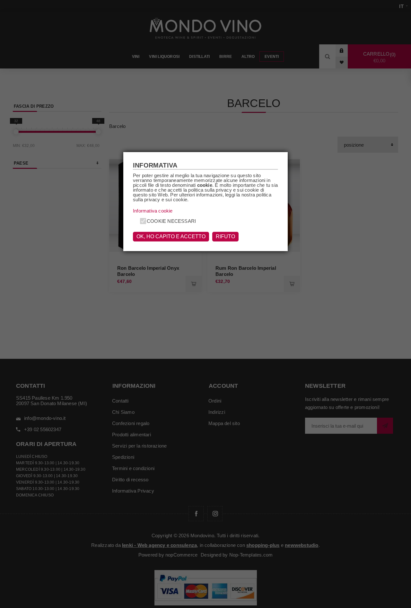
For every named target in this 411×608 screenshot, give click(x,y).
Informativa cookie (153, 210)
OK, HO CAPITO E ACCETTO (171, 236)
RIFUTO (225, 236)
